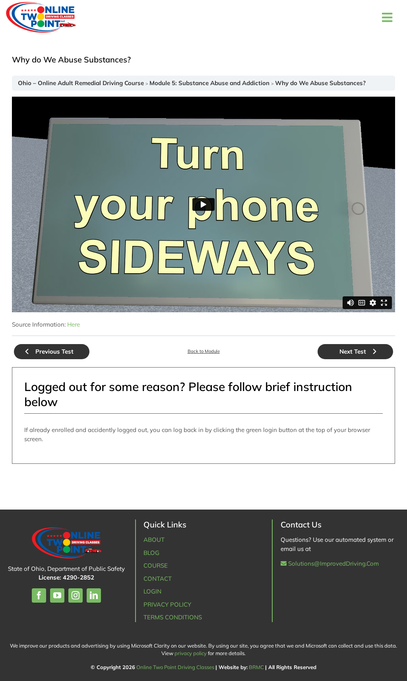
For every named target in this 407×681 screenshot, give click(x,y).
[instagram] (75, 595)
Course (155, 565)
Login (152, 591)
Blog (151, 552)
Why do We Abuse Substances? (320, 83)
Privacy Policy (167, 604)
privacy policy (190, 653)
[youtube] (57, 595)
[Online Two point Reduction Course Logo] (72, 17)
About (154, 539)
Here (73, 324)
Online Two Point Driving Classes (175, 667)
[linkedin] (94, 595)
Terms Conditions (172, 617)
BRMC (256, 667)
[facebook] (39, 595)
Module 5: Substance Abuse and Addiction (210, 83)
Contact (157, 578)
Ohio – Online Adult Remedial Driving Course (81, 83)
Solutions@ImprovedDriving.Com (333, 563)
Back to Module (204, 351)
